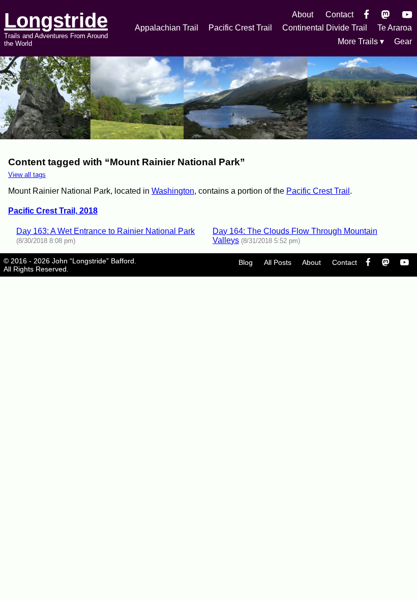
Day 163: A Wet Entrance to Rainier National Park (105, 231)
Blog (246, 262)
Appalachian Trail (166, 27)
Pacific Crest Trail (240, 27)
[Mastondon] (385, 14)
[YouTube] (407, 14)
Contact (339, 14)
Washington (173, 191)
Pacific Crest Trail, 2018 (53, 210)
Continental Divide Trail (324, 27)
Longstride (56, 20)
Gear (403, 41)
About (302, 14)
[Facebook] (366, 14)
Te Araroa (394, 27)
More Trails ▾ (361, 41)
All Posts (277, 262)
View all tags (27, 174)
